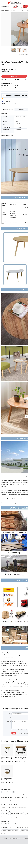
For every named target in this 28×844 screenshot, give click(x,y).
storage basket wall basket (20, 795)
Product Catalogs (22, 792)
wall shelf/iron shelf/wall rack (21, 797)
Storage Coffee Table (18, 817)
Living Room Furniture (14, 10)
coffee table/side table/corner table (8, 797)
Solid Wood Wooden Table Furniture (10, 830)
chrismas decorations (19, 800)
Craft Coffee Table (7, 817)
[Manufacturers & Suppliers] (14, 2)
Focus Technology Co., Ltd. (18, 838)
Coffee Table (23, 10)
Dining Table (5, 813)
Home (2, 10)
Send (14, 733)
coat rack (3, 795)
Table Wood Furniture (7, 827)
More (2, 833)
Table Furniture (18, 823)
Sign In (3, 103)
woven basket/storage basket (8, 800)
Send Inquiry (14, 76)
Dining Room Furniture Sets (17, 813)
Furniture (7, 10)
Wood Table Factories (7, 823)
